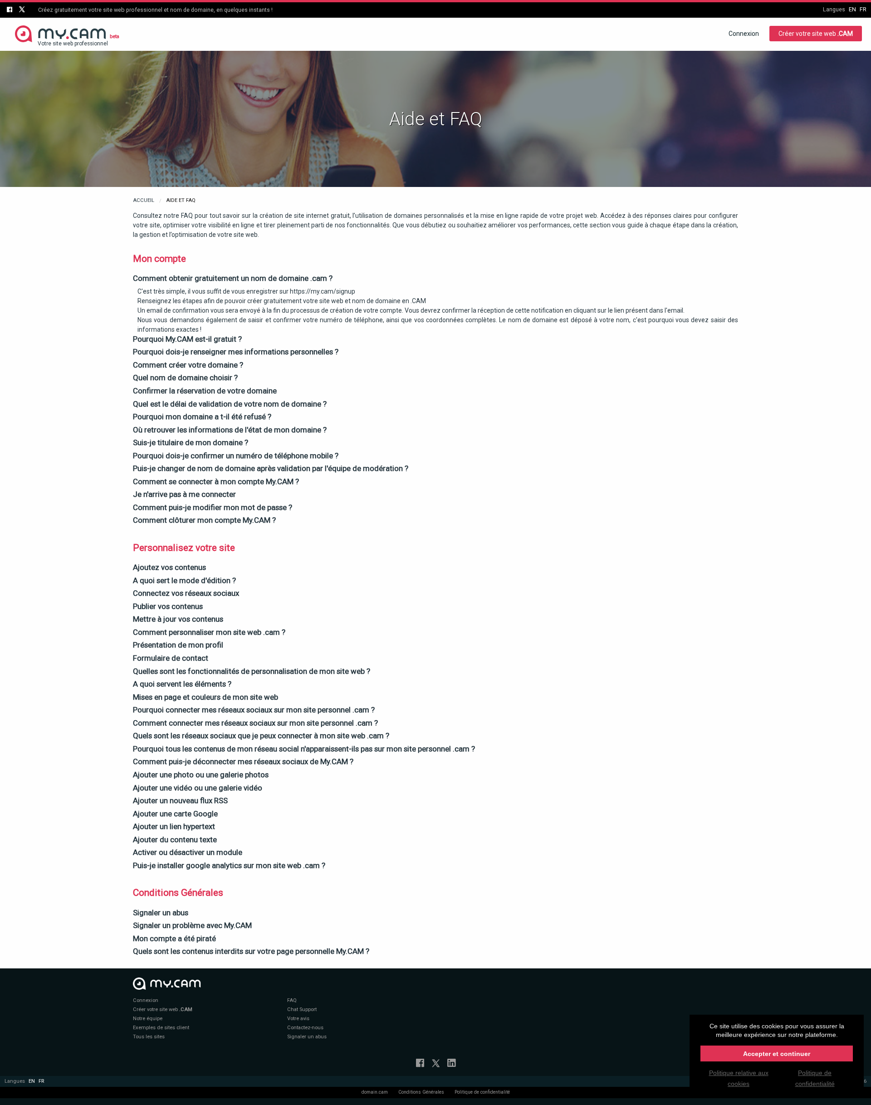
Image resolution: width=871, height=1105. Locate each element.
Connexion (744, 33)
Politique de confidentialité (482, 1092)
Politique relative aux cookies (738, 1078)
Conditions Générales (421, 1092)
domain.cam (375, 1092)
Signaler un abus (307, 1037)
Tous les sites (149, 1037)
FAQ (292, 1000)
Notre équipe (147, 1019)
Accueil (143, 200)
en (852, 9)
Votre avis (298, 1019)
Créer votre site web (815, 33)
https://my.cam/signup (322, 291)
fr (863, 9)
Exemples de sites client (161, 1028)
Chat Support (302, 1009)
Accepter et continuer (776, 1053)
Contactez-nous (305, 1028)
